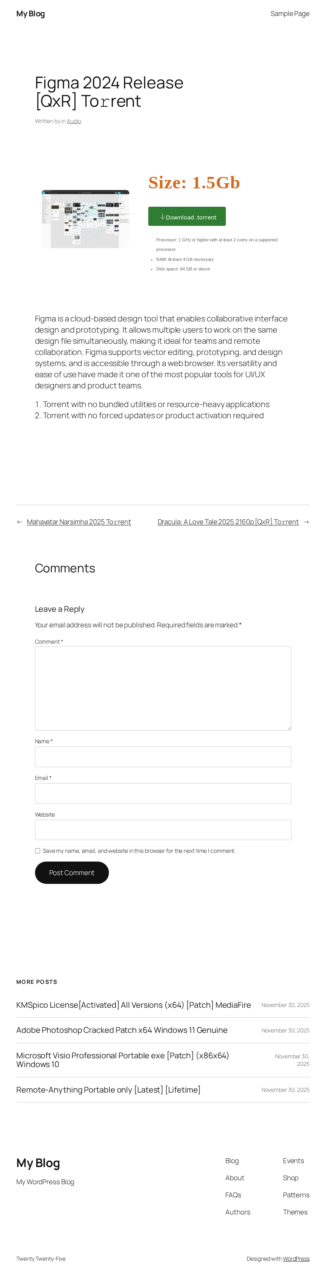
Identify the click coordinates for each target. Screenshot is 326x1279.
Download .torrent (191, 217)
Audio (74, 121)
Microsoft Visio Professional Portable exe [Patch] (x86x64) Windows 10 (123, 1060)
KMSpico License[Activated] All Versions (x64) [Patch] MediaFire (133, 1005)
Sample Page (290, 13)
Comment (49, 641)
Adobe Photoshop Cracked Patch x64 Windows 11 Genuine (122, 1030)
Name (44, 741)
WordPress (296, 1258)
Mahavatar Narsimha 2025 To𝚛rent (79, 521)
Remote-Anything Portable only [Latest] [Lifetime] (108, 1089)
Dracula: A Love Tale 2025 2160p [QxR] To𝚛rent (228, 521)
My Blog (30, 13)
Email (43, 778)
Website (45, 814)
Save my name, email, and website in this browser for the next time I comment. (139, 850)
